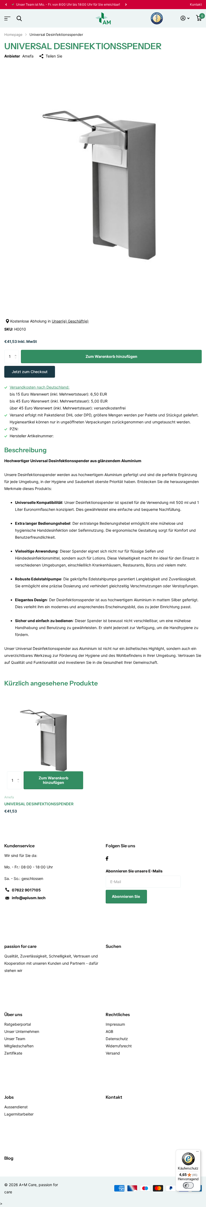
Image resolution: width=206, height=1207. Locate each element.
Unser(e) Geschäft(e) (70, 321)
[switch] (188, 1185)
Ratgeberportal (17, 1024)
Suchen (113, 946)
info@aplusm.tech (29, 897)
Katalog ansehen (7, 16)
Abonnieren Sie (126, 896)
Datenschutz (117, 1038)
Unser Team (14, 1038)
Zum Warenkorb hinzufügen (111, 356)
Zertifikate (13, 1053)
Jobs (9, 1097)
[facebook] (107, 858)
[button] (6, 4)
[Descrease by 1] (16, 361)
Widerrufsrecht (119, 1046)
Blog (8, 1158)
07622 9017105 (26, 890)
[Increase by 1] (16, 352)
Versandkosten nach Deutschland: (39, 387)
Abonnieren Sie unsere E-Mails (134, 871)
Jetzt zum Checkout (29, 371)
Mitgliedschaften (19, 1046)
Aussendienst (16, 1107)
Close (19, 18)
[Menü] (197, 1152)
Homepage (13, 34)
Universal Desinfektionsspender (38, 804)
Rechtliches (118, 1014)
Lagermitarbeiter (19, 1114)
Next (126, 4)
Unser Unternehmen (21, 1031)
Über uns (13, 1014)
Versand (113, 1053)
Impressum (115, 1024)
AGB (109, 1031)
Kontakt (196, 4)
